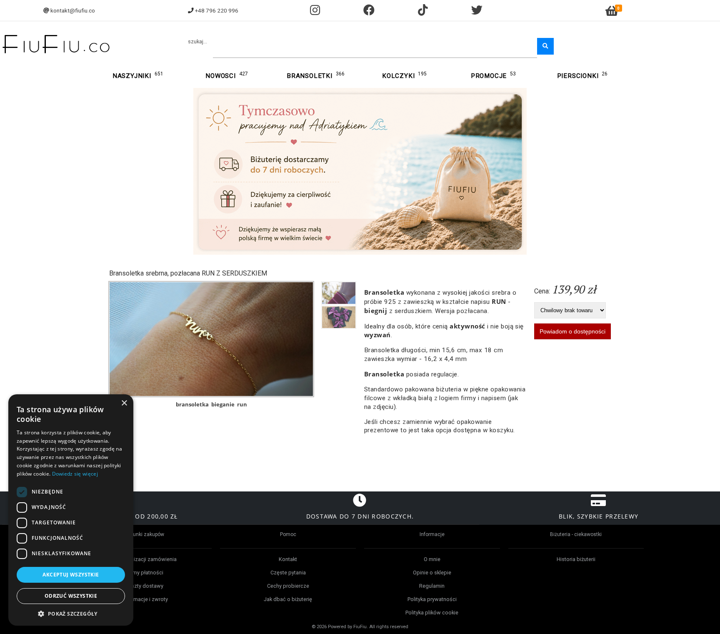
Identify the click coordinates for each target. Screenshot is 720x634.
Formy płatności (144, 572)
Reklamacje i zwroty (144, 599)
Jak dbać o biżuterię (288, 599)
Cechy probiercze (288, 586)
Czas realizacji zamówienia (144, 559)
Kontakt (288, 559)
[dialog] (70, 510)
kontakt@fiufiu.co (72, 10)
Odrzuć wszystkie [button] (71, 595)
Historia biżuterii (576, 559)
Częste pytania (288, 572)
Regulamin (432, 586)
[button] (71, 613)
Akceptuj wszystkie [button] (70, 574)
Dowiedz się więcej (75, 473)
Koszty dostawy (144, 586)
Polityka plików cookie (431, 612)
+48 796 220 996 (216, 10)
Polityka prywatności (432, 599)
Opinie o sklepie (432, 572)
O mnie (432, 559)
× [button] (124, 403)
